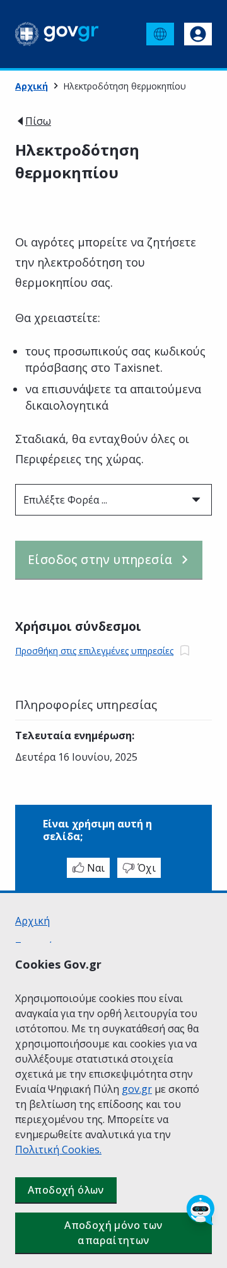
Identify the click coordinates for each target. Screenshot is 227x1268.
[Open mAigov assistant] (200, 1210)
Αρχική (31, 86)
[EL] (160, 34)
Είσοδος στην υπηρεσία (100, 559)
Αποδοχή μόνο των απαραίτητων (113, 1232)
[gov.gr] (57, 34)
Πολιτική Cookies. (58, 1149)
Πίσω (38, 121)
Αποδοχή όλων (66, 1190)
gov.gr (137, 1089)
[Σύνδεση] (198, 34)
